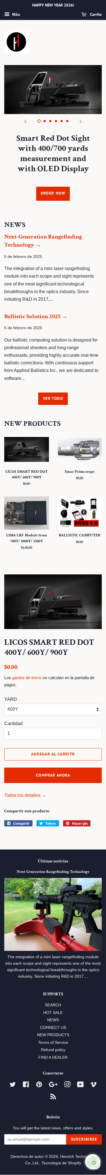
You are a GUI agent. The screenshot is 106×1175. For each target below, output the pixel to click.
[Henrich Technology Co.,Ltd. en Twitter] (13, 1085)
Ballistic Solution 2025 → (36, 316)
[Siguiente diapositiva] (81, 121)
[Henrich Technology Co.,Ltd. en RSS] (53, 1098)
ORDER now (53, 193)
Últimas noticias (53, 861)
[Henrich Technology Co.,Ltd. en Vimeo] (93, 1085)
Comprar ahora (53, 775)
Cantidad (13, 723)
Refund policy (53, 1050)
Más (15, 14)
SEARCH (53, 1005)
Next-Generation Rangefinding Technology (53, 871)
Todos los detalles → (25, 795)
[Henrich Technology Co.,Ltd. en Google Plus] (53, 1085)
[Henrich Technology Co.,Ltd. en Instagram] (67, 1085)
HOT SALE (53, 1013)
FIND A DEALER (53, 1057)
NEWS (53, 1020)
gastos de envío (27, 677)
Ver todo (53, 398)
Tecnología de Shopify (61, 1163)
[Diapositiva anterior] (25, 121)
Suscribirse (84, 1139)
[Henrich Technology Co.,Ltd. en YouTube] (80, 1085)
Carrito (95, 14)
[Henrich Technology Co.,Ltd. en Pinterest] (39, 1085)
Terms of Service (53, 1042)
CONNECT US (53, 1027)
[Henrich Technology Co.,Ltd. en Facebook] (26, 1085)
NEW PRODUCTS (53, 1035)
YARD (10, 699)
